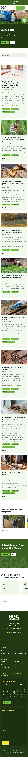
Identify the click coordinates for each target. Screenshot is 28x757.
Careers (3, 661)
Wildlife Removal (5, 653)
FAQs (16, 664)
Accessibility (8, 752)
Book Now (5, 42)
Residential (5, 642)
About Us (4, 659)
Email (4, 726)
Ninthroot (14, 754)
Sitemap (14, 752)
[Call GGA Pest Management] (14, 8)
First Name (5, 713)
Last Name (5, 717)
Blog (2, 664)
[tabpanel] (13, 523)
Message (4, 730)
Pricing (3, 673)
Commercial (18, 642)
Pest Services (6, 601)
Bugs (2, 650)
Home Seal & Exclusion (20, 653)
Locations (17, 673)
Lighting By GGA (5, 667)
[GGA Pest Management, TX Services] (14, 617)
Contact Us (4, 675)
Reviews (17, 661)
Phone (4, 721)
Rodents (17, 650)
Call (12, 42)
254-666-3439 (17, 629)
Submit (5, 743)
